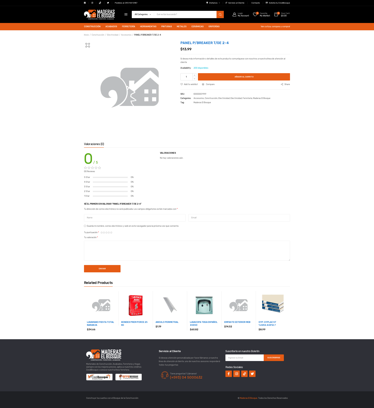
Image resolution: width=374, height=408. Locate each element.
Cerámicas (197, 26)
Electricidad (112, 35)
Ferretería (128, 26)
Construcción (92, 26)
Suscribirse (273, 357)
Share (287, 84)
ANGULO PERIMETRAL (167, 322)
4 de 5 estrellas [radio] (109, 232)
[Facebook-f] (228, 374)
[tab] (94, 145)
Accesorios (126, 35)
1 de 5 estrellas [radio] (101, 232)
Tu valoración (91, 237)
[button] (87, 45)
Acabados (111, 26)
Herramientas (148, 26)
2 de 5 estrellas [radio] (104, 232)
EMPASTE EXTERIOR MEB (237, 322)
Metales (181, 26)
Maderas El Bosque (261, 98)
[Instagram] (236, 374)
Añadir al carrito (244, 77)
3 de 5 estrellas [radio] (106, 232)
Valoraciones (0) (94, 144)
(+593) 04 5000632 (186, 377)
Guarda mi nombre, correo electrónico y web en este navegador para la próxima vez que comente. (133, 226)
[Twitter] (252, 374)
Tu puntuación (91, 232)
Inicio (86, 35)
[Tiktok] (244, 374)
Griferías (213, 26)
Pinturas (166, 26)
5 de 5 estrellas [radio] (111, 232)
